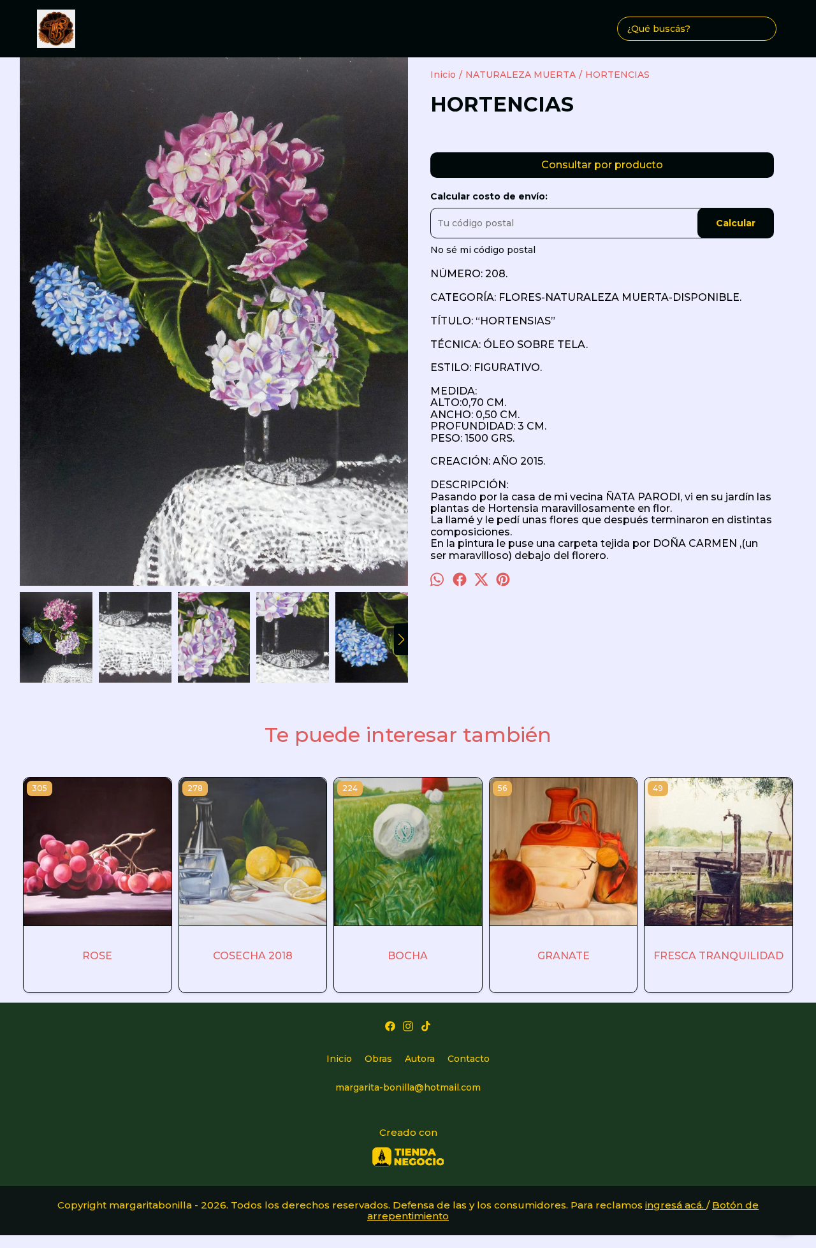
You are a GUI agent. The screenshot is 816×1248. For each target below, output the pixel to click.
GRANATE (563, 956)
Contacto (469, 1058)
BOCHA (408, 956)
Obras (378, 1058)
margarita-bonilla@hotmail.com (408, 1087)
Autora (420, 1058)
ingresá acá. (675, 1205)
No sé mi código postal (483, 250)
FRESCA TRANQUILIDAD (718, 956)
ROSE (97, 956)
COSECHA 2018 (253, 956)
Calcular (735, 223)
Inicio (339, 1058)
